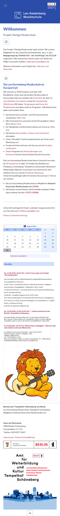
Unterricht (37, 98)
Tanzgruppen (30, 104)
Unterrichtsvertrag (18, 215)
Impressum (8, 437)
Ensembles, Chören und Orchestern (33, 133)
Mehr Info (21, 118)
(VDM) (35, 186)
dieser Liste (16, 124)
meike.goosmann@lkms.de (37, 61)
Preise (6, 215)
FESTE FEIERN (32, 192)
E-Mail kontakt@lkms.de (28, 211)
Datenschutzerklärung (25, 437)
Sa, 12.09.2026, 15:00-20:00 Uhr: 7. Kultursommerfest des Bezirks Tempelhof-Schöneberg (27, 312)
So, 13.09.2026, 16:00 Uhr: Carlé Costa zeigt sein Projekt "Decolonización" (26, 274)
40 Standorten (12, 163)
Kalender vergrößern (18, 256)
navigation (6, 5)
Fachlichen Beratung (34, 173)
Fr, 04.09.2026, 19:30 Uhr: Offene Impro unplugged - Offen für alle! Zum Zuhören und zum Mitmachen (30, 327)
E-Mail (51, 175)
